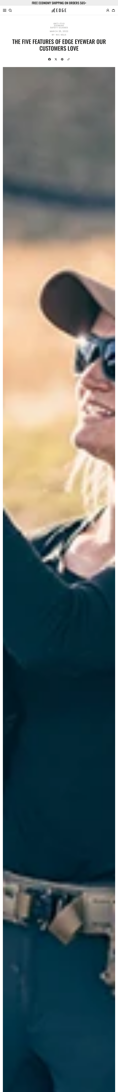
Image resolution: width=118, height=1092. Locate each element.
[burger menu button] (4, 10)
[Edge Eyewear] (59, 10)
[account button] (108, 10)
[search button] (10, 10)
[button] (113, 10)
